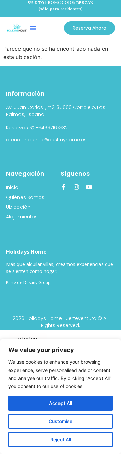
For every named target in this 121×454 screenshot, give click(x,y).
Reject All (60, 439)
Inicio (12, 187)
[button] (33, 28)
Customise (60, 421)
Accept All (60, 403)
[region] (60, 396)
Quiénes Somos (25, 197)
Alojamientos (22, 216)
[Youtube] (89, 187)
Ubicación (18, 207)
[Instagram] (76, 187)
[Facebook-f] (64, 187)
